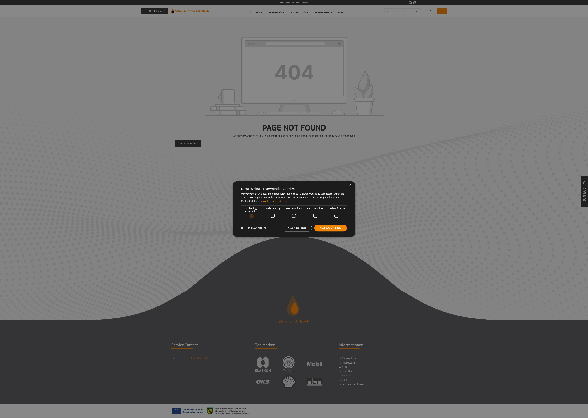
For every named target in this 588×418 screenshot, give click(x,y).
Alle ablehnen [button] (297, 227)
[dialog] (294, 209)
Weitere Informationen (275, 201)
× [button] (350, 185)
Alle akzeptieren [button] (330, 227)
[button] (253, 228)
